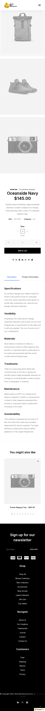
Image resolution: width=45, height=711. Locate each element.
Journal (22, 633)
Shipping (22, 662)
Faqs (22, 657)
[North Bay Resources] (10, 5)
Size (22, 226)
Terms (22, 670)
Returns (23, 666)
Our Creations (22, 624)
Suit (34, 219)
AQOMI (22, 696)
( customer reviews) (27, 189)
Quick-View (37, 461)
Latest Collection (22, 595)
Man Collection (22, 583)
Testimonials (22, 628)
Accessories (22, 587)
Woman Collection (22, 578)
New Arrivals (22, 591)
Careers (22, 637)
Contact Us (22, 641)
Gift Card (22, 599)
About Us (22, 620)
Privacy (22, 674)
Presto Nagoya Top (22, 507)
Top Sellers (22, 604)
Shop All (22, 574)
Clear (23, 235)
